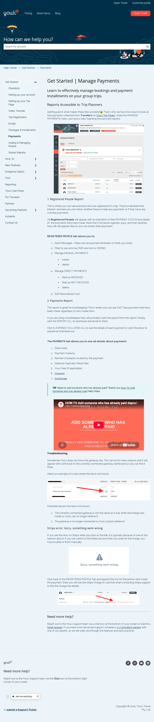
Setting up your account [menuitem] (21, 94)
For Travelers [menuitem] (12, 197)
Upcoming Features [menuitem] (16, 210)
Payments (45, 67)
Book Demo (43, 13)
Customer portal (141, 3)
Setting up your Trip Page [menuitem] (19, 103)
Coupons (60, 373)
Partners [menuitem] (9, 203)
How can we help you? (28, 39)
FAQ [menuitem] (7, 178)
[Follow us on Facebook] (128, 663)
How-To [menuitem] (9, 158)
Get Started (28, 67)
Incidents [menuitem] (10, 216)
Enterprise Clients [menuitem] (14, 171)
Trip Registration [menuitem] (17, 117)
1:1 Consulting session (129, 627)
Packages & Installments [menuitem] (22, 130)
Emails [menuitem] (12, 123)
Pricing (28, 13)
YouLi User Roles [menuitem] (14, 190)
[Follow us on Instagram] (134, 663)
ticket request (54, 627)
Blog (57, 13)
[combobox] (74, 47)
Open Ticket (120, 3)
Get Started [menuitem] (11, 82)
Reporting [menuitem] (10, 184)
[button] (35, 82)
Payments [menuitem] (14, 136)
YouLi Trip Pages (105, 115)
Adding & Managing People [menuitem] (19, 144)
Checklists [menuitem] (14, 88)
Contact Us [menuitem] (11, 222)
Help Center (10, 67)
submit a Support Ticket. (21, 709)
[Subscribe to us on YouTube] (141, 663)
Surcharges (61, 378)
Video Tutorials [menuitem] (16, 110)
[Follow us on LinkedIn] (148, 663)
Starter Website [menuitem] (17, 152)
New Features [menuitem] (12, 165)
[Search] (147, 47)
